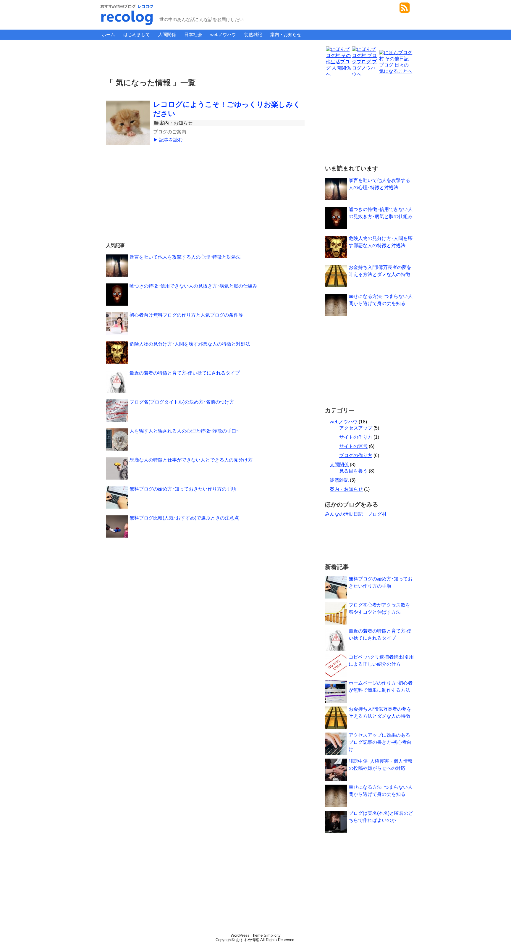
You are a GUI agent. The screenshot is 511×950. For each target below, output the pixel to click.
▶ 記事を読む (168, 139)
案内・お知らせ (285, 34)
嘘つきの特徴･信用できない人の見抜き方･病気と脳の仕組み (193, 285)
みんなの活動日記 (344, 514)
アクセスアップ (355, 427)
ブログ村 (377, 514)
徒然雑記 (253, 34)
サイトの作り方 (355, 437)
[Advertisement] (206, 57)
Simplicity (272, 935)
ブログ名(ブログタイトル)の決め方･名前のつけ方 (182, 401)
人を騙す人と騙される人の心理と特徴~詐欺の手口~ (184, 430)
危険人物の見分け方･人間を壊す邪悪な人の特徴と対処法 (190, 343)
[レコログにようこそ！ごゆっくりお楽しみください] (128, 129)
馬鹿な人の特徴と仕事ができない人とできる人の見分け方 (191, 459)
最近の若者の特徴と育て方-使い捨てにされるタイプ (185, 372)
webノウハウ (223, 34)
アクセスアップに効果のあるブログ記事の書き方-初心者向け (380, 742)
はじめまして (136, 34)
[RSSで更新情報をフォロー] (404, 10)
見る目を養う (353, 470)
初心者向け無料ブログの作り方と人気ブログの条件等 (186, 314)
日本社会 (193, 34)
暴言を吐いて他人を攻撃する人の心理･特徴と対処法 (185, 256)
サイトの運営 (353, 446)
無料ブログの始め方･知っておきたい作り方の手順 (183, 488)
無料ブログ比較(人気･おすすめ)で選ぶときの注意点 (184, 517)
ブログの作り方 (355, 455)
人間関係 (167, 34)
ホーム (108, 34)
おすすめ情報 (247, 940)
